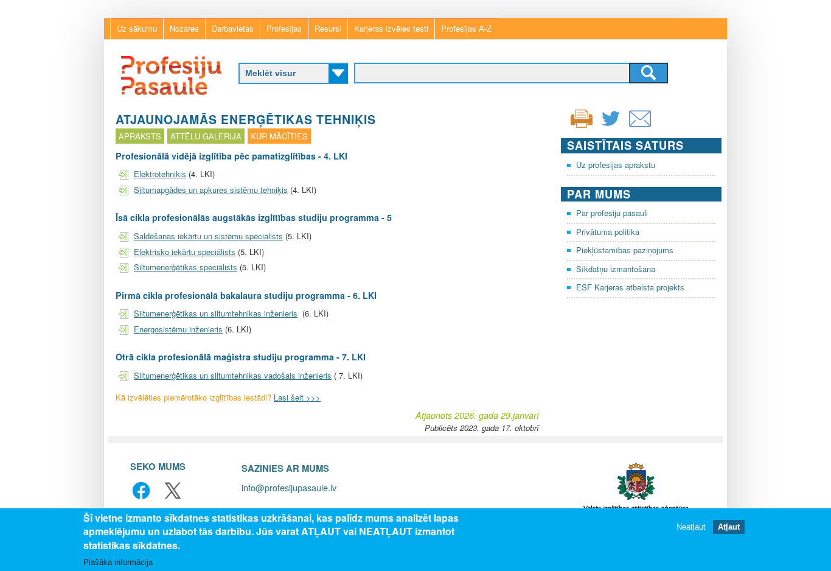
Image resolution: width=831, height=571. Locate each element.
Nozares (184, 28)
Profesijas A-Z (466, 28)
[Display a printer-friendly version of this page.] (582, 117)
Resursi (328, 28)
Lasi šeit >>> (297, 397)
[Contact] (640, 126)
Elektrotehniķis (160, 174)
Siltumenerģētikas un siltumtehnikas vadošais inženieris (233, 375)
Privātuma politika (607, 231)
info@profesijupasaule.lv (289, 487)
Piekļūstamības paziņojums (624, 250)
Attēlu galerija (206, 136)
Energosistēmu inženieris (178, 329)
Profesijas (284, 28)
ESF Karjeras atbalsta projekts (630, 287)
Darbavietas (233, 28)
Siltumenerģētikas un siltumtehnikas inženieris (215, 313)
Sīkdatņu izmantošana (615, 269)
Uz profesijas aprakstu (615, 164)
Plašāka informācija (118, 561)
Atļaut (729, 526)
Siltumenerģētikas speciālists (185, 267)
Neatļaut (691, 526)
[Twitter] (611, 126)
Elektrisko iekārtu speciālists (184, 251)
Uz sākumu (137, 28)
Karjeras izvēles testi (391, 28)
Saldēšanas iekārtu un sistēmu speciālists (208, 236)
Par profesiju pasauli (612, 213)
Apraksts (140, 136)
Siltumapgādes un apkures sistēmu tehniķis (211, 189)
